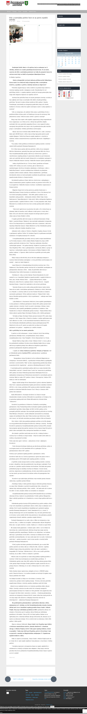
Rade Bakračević (38, 692)
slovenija (28, 695)
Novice (9, 11)
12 (75, 59)
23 (65, 63)
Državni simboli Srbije (64, 76)
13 (79, 59)
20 (79, 61)
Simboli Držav (32, 11)
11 (72, 59)
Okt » (61, 67)
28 (59, 65)
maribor (31, 692)
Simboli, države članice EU (65, 82)
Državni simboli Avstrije (64, 79)
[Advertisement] (31, 671)
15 (62, 61)
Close (1, 712)
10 (69, 59)
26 (75, 63)
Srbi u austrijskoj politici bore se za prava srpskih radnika (28, 18)
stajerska (37, 695)
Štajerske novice (30, 700)
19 (75, 61)
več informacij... (46, 706)
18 (72, 61)
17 (69, 61)
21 (58, 63)
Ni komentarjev (26, 21)
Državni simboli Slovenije (65, 74)
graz (27, 692)
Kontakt (25, 11)
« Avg (58, 67)
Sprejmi (52, 706)
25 (72, 63)
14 (58, 61)
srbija (32, 695)
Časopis (14, 11)
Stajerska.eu (28, 697)
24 (69, 63)
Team (19, 11)
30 (65, 65)
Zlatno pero (35, 697)
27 (79, 63)
